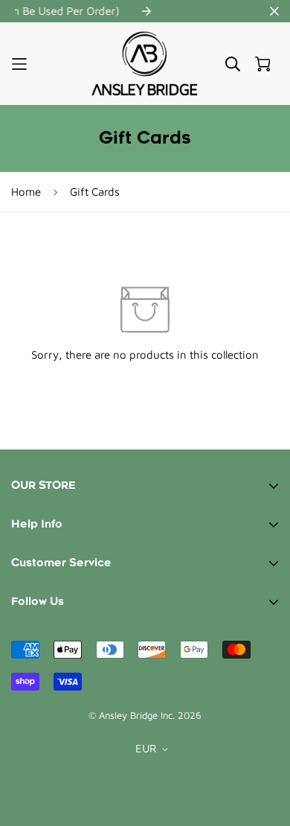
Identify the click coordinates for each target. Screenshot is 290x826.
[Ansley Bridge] (145, 63)
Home (26, 191)
